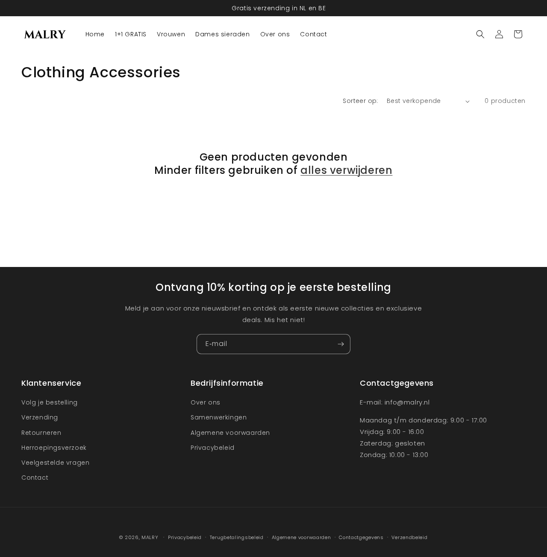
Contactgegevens (361, 537)
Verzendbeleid (409, 537)
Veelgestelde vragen (55, 462)
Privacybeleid (213, 447)
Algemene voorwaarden (230, 432)
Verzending (39, 417)
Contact (34, 477)
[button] (480, 34)
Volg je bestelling (49, 402)
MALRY (150, 537)
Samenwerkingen (219, 417)
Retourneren (41, 432)
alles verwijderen (346, 170)
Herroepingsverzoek (54, 447)
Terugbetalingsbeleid (237, 537)
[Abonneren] (340, 344)
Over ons (206, 402)
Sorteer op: (360, 101)
